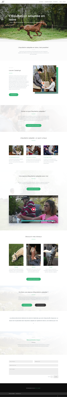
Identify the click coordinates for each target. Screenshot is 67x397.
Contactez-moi (18, 393)
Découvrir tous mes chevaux (33, 279)
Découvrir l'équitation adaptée (33, 125)
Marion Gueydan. (37, 388)
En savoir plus (13, 94)
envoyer (56, 376)
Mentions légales (12, 393)
